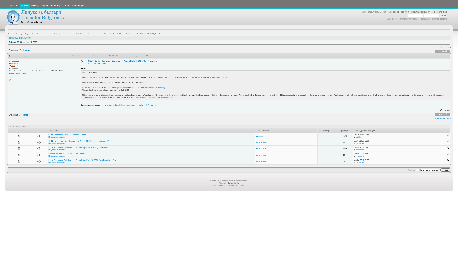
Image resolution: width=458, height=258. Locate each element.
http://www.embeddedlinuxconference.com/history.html (153, 98)
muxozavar (14, 61)
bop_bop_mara (94, 34)
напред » (447, 48)
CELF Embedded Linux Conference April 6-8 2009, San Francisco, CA (78, 141)
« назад (438, 48)
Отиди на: (411, 170)
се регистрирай (439, 12)
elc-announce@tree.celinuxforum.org (150, 88)
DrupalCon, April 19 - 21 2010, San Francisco (68, 154)
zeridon (259, 136)
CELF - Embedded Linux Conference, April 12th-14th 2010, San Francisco (122, 61)
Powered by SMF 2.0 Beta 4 (217, 180)
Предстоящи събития (56, 137)
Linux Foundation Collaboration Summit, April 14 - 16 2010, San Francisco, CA (82, 160)
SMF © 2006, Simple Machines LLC (238, 180)
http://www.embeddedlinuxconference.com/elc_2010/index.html (130, 105)
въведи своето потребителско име (410, 12)
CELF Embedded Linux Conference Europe (67, 135)
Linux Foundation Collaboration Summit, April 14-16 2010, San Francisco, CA (81, 147)
